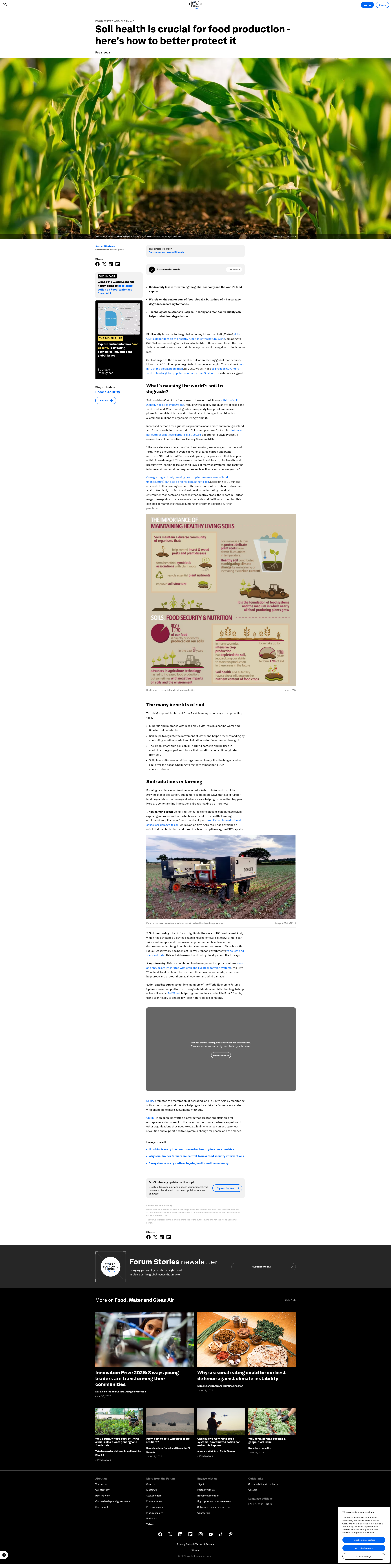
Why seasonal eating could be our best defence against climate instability (241, 1375)
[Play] (152, 270)
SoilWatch (174, 993)
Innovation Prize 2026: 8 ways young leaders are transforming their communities (137, 1378)
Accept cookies (221, 1055)
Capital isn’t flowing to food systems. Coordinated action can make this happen (218, 1442)
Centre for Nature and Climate (166, 252)
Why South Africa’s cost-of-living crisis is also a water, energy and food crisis (117, 1442)
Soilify (150, 1100)
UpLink (150, 1117)
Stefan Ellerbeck (105, 246)
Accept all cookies (364, 1548)
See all (290, 1300)
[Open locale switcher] (4, 1555)
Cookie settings (363, 1556)
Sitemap (195, 1550)
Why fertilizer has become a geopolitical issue (266, 1440)
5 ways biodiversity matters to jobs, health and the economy (189, 1163)
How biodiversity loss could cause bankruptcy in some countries (191, 1149)
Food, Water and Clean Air (115, 21)
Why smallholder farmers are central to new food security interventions (196, 1156)
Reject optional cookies (364, 1540)
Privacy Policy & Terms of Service (195, 1544)
